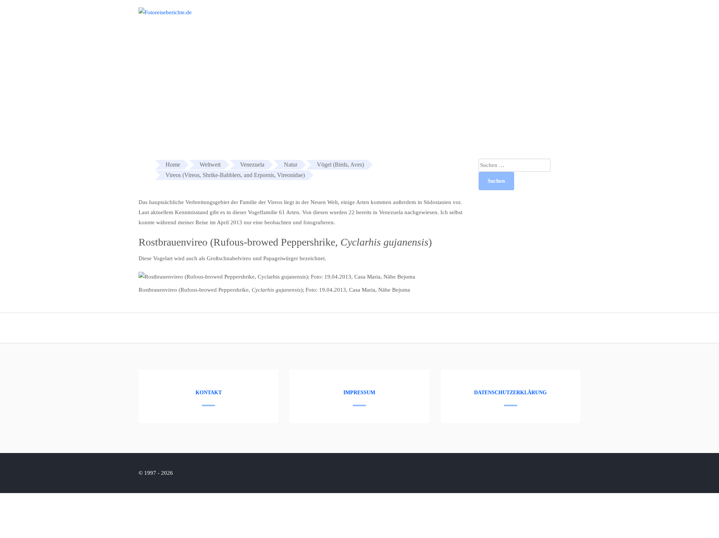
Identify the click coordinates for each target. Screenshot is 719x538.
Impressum (359, 392)
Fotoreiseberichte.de (478, 18)
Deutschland (533, 18)
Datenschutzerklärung (510, 392)
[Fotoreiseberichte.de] (165, 12)
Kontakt (208, 392)
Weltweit (573, 18)
